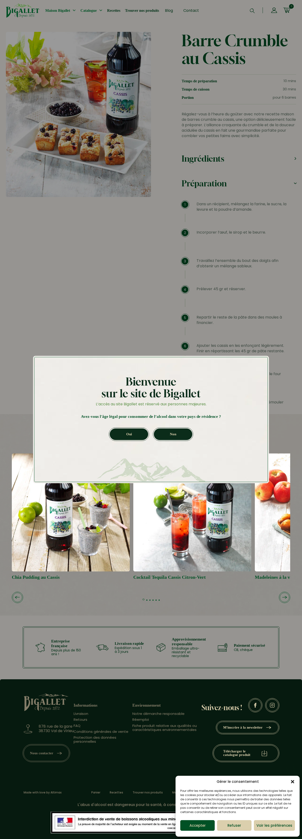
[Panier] (286, 11)
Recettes (113, 10)
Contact (191, 10)
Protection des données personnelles (95, 739)
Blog (169, 10)
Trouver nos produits (142, 10)
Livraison (81, 713)
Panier (95, 792)
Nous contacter (41, 753)
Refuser (234, 825)
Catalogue (88, 10)
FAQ (77, 725)
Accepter (197, 825)
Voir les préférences (274, 825)
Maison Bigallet (57, 10)
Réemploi (140, 719)
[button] (292, 781)
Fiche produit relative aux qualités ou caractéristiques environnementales (164, 727)
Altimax (56, 792)
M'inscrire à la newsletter (243, 727)
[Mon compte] (274, 11)
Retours (80, 719)
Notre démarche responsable (158, 713)
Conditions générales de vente (101, 731)
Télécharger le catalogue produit (236, 753)
